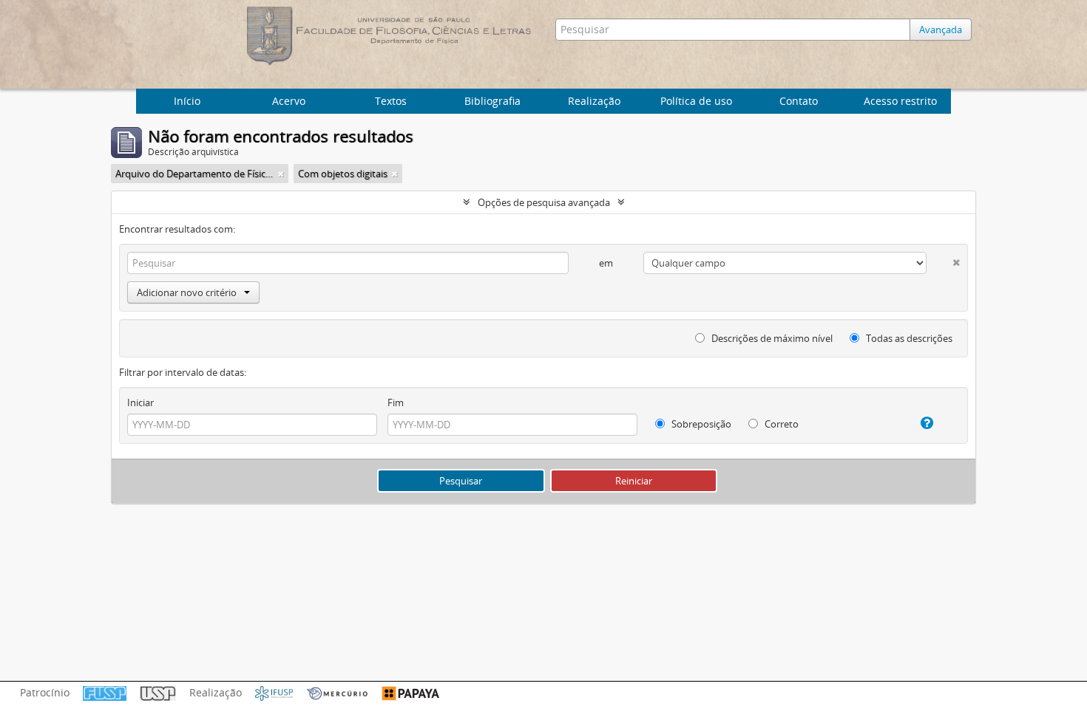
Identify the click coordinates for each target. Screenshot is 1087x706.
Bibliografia (492, 101)
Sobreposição (700, 424)
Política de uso (696, 101)
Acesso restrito (900, 101)
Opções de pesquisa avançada (544, 202)
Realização (594, 101)
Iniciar (140, 402)
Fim (395, 402)
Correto (780, 424)
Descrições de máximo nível (771, 338)
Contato (798, 101)
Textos (391, 101)
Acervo (288, 101)
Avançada (940, 29)
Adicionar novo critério (187, 292)
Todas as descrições (908, 338)
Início (187, 101)
